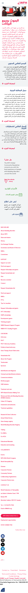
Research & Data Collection (8, 414)
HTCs (2, 300)
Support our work (5, 263)
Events (3, 454)
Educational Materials (7, 441)
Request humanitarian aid (7, 273)
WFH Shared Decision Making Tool (10, 392)
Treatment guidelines (7, 408)
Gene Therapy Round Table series (10, 350)
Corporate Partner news (7, 480)
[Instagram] (3, 540)
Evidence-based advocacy (8, 347)
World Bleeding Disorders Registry (10, 424)
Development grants (6, 318)
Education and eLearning (7, 445)
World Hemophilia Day (7, 461)
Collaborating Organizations (8, 476)
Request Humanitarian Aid (8, 288)
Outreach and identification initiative (11, 374)
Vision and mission (6, 237)
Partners (3, 466)
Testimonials (4, 362)
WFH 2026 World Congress (8, 458)
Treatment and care (6, 389)
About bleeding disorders (8, 230)
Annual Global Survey (6, 418)
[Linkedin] (3, 549)
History (3, 241)
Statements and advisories (8, 404)
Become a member (6, 280)
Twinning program (6, 322)
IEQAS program (5, 381)
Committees (4, 254)
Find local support (6, 266)
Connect (3, 283)
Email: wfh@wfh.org (6, 508)
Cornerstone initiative (7, 377)
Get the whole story (9, 180)
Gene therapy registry (7, 421)
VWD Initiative (5, 384)
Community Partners (6, 473)
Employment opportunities (8, 520)
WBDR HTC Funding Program (9, 328)
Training (3, 429)
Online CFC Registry (6, 401)
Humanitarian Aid (5, 355)
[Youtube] (3, 553)
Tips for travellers (6, 303)
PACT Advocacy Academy (8, 344)
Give (2, 276)
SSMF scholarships (6, 315)
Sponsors (3, 365)
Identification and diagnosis (8, 370)
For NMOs (4, 433)
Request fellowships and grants (9, 269)
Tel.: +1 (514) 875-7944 (7, 505)
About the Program (6, 359)
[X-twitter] (3, 544)
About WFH (4, 234)
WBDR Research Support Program (10, 325)
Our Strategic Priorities (7, 244)
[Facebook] (3, 536)
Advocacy (3, 337)
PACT (2, 340)
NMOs (2, 251)
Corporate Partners (6, 470)
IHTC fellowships (5, 311)
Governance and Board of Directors (10, 247)
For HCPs (3, 436)
